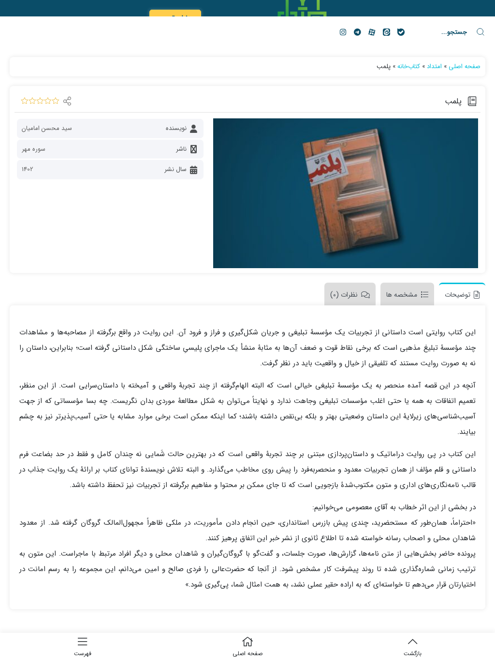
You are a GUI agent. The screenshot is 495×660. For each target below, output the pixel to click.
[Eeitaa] (386, 32)
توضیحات (457, 294)
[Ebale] (400, 32)
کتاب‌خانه (408, 66)
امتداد (434, 66)
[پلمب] (345, 193)
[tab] (459, 294)
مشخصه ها (401, 294)
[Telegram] (357, 32)
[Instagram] (342, 32)
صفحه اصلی (464, 66)
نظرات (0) (344, 294)
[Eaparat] (371, 32)
